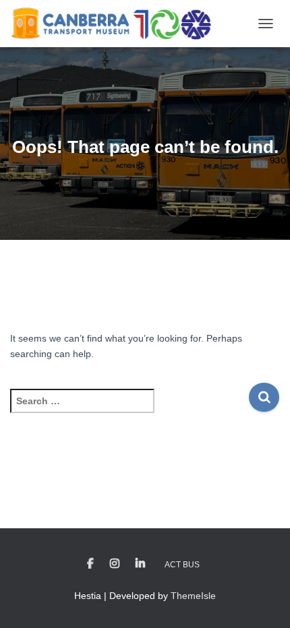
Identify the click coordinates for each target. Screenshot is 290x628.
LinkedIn (140, 563)
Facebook (90, 563)
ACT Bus (182, 564)
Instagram (114, 563)
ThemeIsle (193, 595)
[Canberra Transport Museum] (116, 23)
